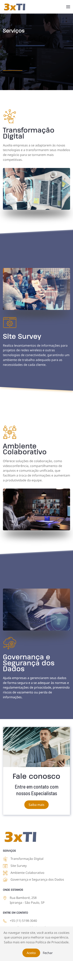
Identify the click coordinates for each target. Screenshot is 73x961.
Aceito (31, 953)
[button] (68, 7)
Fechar (48, 953)
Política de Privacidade (52, 942)
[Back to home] (14, 7)
